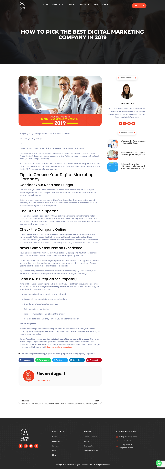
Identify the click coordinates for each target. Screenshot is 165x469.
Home (45, 4)
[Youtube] (127, 5)
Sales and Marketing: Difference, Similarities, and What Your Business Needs (133, 166)
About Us (56, 4)
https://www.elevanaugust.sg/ (58, 347)
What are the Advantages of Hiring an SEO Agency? (133, 142)
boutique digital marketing (33, 354)
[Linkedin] (123, 5)
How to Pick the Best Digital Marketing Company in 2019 (133, 153)
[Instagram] (119, 5)
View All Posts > (43, 380)
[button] (26, 360)
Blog (96, 4)
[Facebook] (115, 5)
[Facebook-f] (120, 123)
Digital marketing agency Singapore (79, 354)
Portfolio (71, 4)
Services (83, 4)
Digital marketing (54, 354)
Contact (106, 4)
